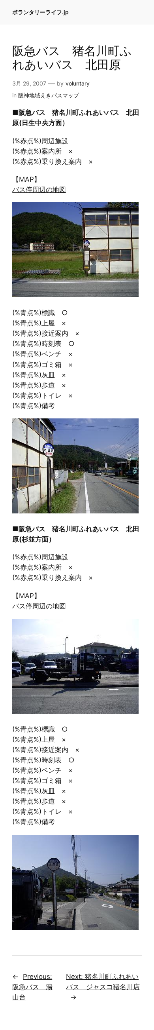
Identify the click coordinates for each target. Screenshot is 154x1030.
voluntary (78, 83)
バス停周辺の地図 (39, 190)
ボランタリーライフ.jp (40, 12)
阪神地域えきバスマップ (48, 95)
